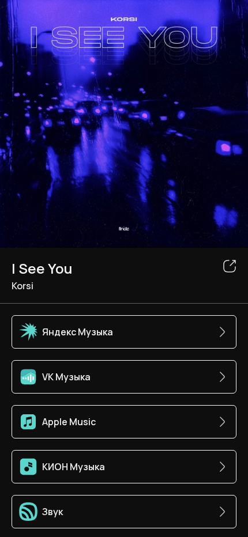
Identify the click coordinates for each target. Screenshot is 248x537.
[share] (229, 266)
